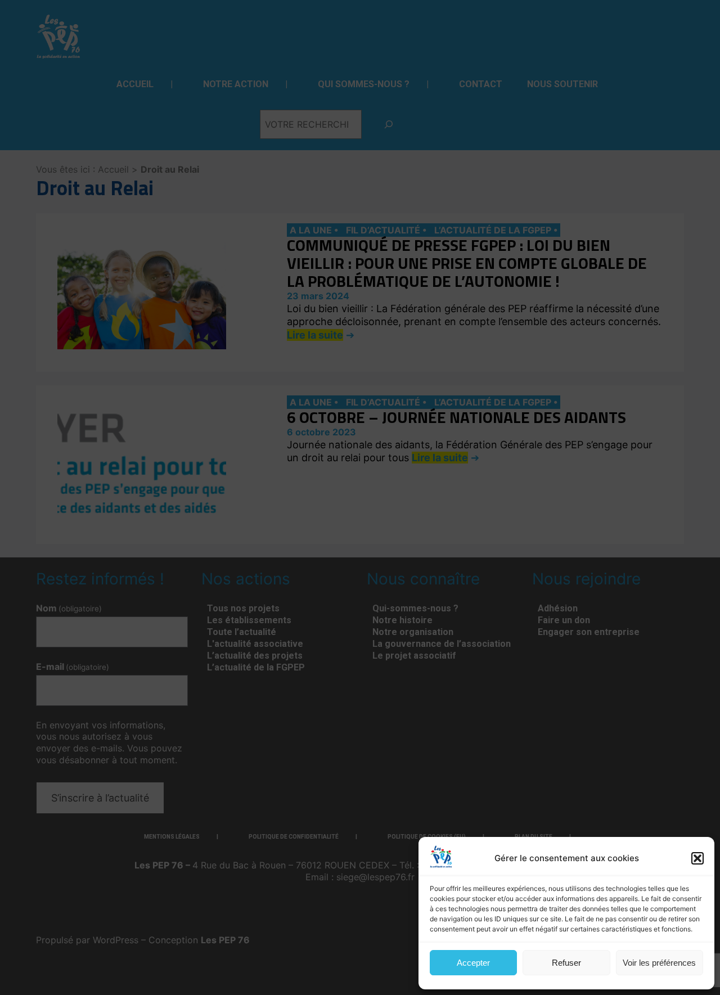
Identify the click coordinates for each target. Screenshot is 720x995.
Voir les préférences (659, 962)
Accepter (473, 962)
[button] (697, 858)
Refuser (566, 962)
